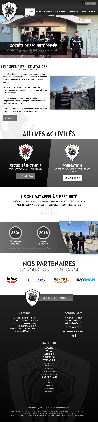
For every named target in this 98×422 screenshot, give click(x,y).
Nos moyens (60, 11)
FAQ (49, 380)
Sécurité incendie (49, 371)
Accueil (30, 11)
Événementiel (49, 369)
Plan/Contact (49, 391)
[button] (2, 35)
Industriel (49, 366)
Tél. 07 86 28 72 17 (73, 327)
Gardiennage (49, 363)
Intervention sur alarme (49, 374)
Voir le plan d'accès (73, 323)
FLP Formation (49, 388)
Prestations (49, 360)
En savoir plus (25, 176)
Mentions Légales (35, 408)
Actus (38, 11)
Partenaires (49, 385)
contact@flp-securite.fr (73, 331)
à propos (9, 118)
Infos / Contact (49, 377)
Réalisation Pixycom (62, 408)
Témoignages (49, 383)
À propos (48, 11)
